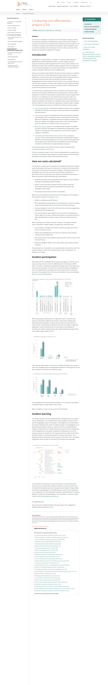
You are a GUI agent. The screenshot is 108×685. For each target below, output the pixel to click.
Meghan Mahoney (49, 30)
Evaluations (51, 6)
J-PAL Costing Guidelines (41, 108)
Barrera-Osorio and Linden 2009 (62, 560)
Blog (58, 2)
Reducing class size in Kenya (41, 546)
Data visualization (12, 44)
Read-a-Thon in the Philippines (41, 567)
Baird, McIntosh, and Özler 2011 (58, 535)
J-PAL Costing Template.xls (91, 44)
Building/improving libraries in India (42, 554)
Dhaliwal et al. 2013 (53, 197)
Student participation (90, 29)
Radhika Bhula (41, 30)
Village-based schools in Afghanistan (42, 541)
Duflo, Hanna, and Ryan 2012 (61, 582)
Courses (69, 2)
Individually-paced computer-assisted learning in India (46, 569)
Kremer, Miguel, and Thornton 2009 (57, 539)
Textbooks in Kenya (39, 548)
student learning (67, 486)
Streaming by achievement (40, 575)
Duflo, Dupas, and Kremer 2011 (53, 575)
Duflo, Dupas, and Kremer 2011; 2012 (68, 571)
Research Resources (62, 6)
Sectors (31, 9)
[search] (90, 2)
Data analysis (11, 46)
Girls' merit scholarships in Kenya (42, 539)
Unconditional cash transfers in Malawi (43, 535)
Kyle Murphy (58, 30)
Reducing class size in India (40, 552)
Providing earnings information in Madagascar (45, 543)
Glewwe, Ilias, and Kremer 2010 (53, 580)
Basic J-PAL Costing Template (43, 126)
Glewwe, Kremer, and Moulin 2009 (51, 548)
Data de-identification (13, 56)
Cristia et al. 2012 (55, 563)
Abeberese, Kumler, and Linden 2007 (56, 567)
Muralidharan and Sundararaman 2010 (61, 565)
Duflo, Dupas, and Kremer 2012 (53, 577)
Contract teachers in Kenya (40, 577)
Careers (63, 2)
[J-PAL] (24, 4)
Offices (24, 9)
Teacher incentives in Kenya (41, 580)
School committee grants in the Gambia (43, 558)
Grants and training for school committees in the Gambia (47, 586)
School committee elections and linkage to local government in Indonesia (50, 588)
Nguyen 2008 (57, 543)
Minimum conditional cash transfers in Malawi (44, 537)
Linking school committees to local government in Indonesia (47, 590)
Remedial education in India (41, 573)
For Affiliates (76, 2)
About (18, 9)
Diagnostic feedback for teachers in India (43, 565)
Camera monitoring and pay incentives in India (45, 582)
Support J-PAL (84, 2)
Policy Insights (74, 6)
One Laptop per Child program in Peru (43, 563)
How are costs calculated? (92, 26)
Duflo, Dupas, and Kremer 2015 (53, 546)
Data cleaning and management (15, 41)
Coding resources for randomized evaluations (13, 66)
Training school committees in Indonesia (43, 584)
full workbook (38, 274)
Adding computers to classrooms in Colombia (45, 560)
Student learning (89, 31)
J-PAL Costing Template (41, 115)
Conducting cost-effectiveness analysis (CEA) (15, 49)
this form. (51, 507)
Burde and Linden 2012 (56, 541)
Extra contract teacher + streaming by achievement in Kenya (47, 571)
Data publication (12, 59)
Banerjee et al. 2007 (51, 552)
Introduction (88, 24)
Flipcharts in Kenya (39, 550)
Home (18, 13)
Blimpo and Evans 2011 (57, 558)
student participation (49, 409)
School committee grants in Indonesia (43, 556)
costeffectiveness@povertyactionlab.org (43, 149)
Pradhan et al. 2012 (55, 556)
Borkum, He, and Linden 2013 (57, 554)
